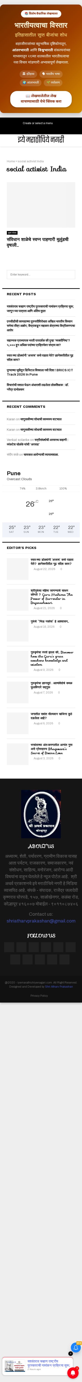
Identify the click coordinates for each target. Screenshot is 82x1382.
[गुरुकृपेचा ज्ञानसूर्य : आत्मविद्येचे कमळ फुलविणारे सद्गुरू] (17, 692)
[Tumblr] (15, 959)
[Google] (58, 947)
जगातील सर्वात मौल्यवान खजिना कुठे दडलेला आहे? (51, 716)
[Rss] (52, 959)
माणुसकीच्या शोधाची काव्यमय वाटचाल (41, 419)
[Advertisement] (41, 1192)
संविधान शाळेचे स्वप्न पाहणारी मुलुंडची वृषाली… (38, 242)
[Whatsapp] (64, 959)
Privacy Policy (39, 995)
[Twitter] (21, 947)
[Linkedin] (71, 947)
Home (11, 161)
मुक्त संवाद (12, 232)
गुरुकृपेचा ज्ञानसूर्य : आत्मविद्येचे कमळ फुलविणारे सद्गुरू (51, 685)
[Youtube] (28, 959)
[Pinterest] (46, 947)
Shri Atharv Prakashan (59, 986)
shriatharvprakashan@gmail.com (41, 920)
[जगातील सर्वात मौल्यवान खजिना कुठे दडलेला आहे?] (17, 723)
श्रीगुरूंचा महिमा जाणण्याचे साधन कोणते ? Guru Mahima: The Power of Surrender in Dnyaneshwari (52, 596)
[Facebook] (9, 947)
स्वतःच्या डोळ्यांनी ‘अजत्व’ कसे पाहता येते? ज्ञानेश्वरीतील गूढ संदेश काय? (52, 561)
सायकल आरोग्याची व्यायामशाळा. (41, 454)
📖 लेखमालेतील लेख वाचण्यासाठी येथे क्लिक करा (41, 99)
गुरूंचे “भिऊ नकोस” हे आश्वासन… (50, 621)
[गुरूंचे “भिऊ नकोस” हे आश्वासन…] (17, 631)
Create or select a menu (38, 123)
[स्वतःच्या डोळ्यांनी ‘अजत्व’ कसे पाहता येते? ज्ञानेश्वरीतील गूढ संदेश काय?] (17, 569)
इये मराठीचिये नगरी (41, 140)
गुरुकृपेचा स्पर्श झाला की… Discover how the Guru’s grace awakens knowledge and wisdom (52, 658)
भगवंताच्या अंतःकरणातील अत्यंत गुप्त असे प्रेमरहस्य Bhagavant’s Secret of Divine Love (51, 748)
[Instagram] (34, 947)
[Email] (40, 959)
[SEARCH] (70, 274)
